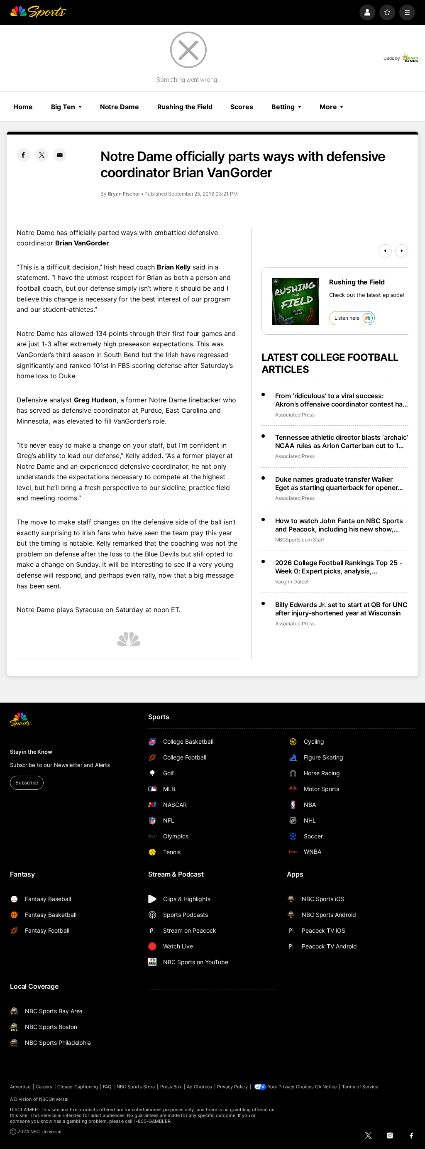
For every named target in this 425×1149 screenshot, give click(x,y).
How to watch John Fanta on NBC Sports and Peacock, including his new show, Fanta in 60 (339, 525)
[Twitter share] (41, 155)
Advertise (20, 1087)
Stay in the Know (31, 751)
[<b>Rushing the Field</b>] (295, 301)
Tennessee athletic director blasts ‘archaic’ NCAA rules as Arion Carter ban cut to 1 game (341, 441)
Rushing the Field (184, 107)
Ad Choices (199, 1087)
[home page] (38, 12)
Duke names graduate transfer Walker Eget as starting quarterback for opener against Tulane (336, 483)
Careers (44, 1087)
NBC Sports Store (136, 1087)
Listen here (347, 318)
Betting (283, 107)
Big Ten (63, 107)
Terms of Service (360, 1087)
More (328, 107)
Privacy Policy (232, 1087)
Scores (241, 107)
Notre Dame (119, 107)
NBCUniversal (54, 1099)
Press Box (171, 1087)
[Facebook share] (23, 155)
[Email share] (59, 155)
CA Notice (326, 1087)
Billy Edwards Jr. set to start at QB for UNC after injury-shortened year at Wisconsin (341, 608)
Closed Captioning (77, 1087)
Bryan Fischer (124, 194)
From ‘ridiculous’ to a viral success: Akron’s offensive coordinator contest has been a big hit (340, 400)
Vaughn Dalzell (292, 581)
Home (23, 107)
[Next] (401, 250)
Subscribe (26, 782)
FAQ (107, 1087)
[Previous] (385, 250)
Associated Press (295, 415)
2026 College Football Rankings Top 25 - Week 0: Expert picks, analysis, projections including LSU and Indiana (338, 567)
